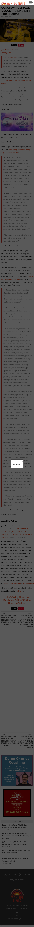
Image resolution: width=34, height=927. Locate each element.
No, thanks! (17, 464)
